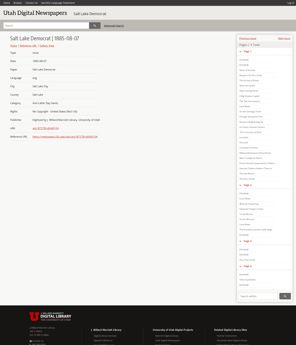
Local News (244, 106)
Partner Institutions (227, 335)
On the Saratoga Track (250, 111)
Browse (18, 2)
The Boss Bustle (247, 178)
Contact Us (31, 2)
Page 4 (247, 266)
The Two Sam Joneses (249, 101)
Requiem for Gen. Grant (250, 75)
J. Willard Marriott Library (42, 327)
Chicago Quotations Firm (251, 116)
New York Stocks (247, 85)
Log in (290, 2)
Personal (243, 142)
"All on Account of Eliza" (250, 132)
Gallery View (47, 45)
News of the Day (247, 70)
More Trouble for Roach (250, 158)
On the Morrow (246, 219)
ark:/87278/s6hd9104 (46, 128)
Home (6, 2)
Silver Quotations (247, 279)
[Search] (95, 25)
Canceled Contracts (248, 147)
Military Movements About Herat (255, 153)
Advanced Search (114, 25)
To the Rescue (246, 214)
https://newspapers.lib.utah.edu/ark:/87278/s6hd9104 (65, 136)
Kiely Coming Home (248, 90)
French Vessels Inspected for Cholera (257, 163)
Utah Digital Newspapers (167, 340)
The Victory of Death (249, 80)
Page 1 (247, 51)
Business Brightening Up (251, 121)
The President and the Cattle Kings (255, 229)
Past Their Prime (247, 259)
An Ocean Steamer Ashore (252, 127)
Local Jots (243, 137)
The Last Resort (246, 173)
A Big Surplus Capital (249, 96)
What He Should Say (249, 203)
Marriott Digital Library (166, 335)
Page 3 (247, 241)
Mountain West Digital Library (232, 340)
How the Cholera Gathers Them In (255, 168)
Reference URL (28, 45)
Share (13, 45)
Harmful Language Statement (58, 2)
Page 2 (247, 185)
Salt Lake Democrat (90, 13)
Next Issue (284, 38)
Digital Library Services (105, 335)
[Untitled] (243, 59)
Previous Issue (247, 38)
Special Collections (103, 340)
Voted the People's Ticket (251, 209)
